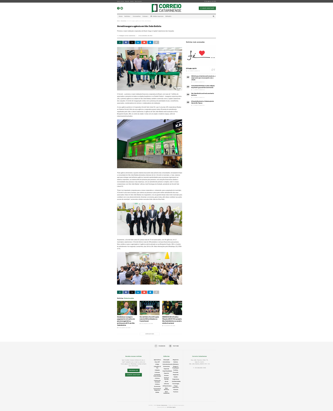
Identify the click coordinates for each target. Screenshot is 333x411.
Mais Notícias (166, 388)
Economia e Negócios (157, 389)
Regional (175, 374)
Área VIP (157, 362)
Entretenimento (168, 364)
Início (118, 20)
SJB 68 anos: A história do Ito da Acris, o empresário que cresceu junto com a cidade (203, 78)
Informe (120, 313)
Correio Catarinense (162, 405)
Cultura (157, 384)
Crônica (157, 378)
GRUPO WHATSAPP (208, 8)
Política (175, 370)
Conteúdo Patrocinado (157, 375)
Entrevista (166, 366)
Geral (166, 381)
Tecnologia (175, 383)
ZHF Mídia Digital (171, 407)
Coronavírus (136, 16)
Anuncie (127, 1)
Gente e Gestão (166, 378)
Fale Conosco (138, 1)
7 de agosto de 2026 (169, 325)
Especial (166, 368)
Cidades (157, 370)
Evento (166, 375)
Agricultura (157, 359)
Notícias (127, 16)
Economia (123, 20)
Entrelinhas (166, 362)
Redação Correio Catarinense (127, 35)
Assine (132, 1)
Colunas (145, 16)
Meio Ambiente (166, 392)
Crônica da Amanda (157, 381)
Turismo (175, 391)
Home (121, 16)
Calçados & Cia (157, 367)
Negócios (176, 359)
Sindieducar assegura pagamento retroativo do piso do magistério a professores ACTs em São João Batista (126, 321)
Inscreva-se (133, 370)
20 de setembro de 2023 (145, 35)
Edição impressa (158, 16)
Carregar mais (149, 333)
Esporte (166, 373)
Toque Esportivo (176, 386)
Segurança (175, 379)
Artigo (157, 364)
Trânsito (175, 389)
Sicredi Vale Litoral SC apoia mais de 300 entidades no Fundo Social (149, 319)
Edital (157, 392)
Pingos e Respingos (175, 367)
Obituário (168, 16)
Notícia (176, 362)
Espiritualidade (167, 371)
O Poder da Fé (191, 68)
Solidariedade (176, 381)
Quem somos (120, 1)
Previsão (175, 372)
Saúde (176, 377)
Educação (166, 359)
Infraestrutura (167, 386)
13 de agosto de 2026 (124, 327)
